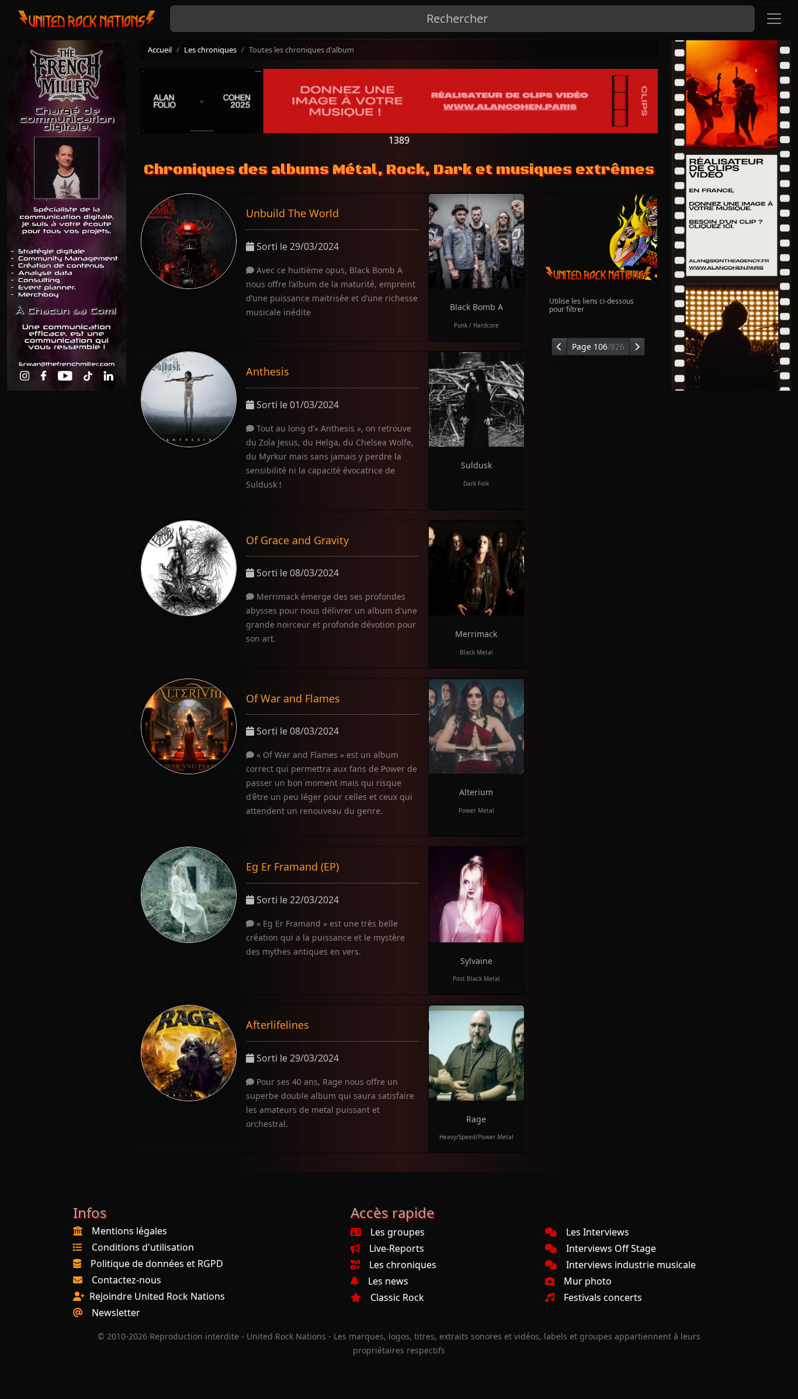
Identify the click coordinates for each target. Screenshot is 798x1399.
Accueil (160, 49)
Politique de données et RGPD (157, 1263)
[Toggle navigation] (774, 18)
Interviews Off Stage (611, 1248)
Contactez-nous (126, 1279)
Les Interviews (597, 1232)
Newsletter (116, 1312)
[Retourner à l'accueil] (87, 19)
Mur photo (588, 1281)
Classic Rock (397, 1297)
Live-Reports (396, 1248)
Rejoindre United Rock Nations (157, 1296)
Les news (388, 1281)
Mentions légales (129, 1230)
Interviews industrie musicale (631, 1264)
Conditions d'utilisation (143, 1247)
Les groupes (397, 1232)
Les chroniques (210, 49)
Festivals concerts (603, 1297)
